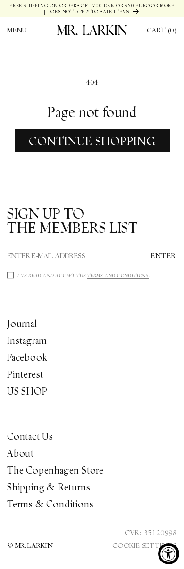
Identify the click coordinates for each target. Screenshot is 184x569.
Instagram (27, 340)
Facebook (27, 357)
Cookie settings (144, 545)
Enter (163, 256)
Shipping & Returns (48, 487)
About (20, 453)
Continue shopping (92, 141)
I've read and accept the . (83, 275)
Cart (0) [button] (162, 30)
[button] (17, 30)
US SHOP (27, 391)
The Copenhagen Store (55, 470)
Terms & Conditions (50, 504)
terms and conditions (118, 275)
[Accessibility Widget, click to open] (168, 553)
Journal (22, 323)
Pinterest (25, 374)
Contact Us (30, 436)
